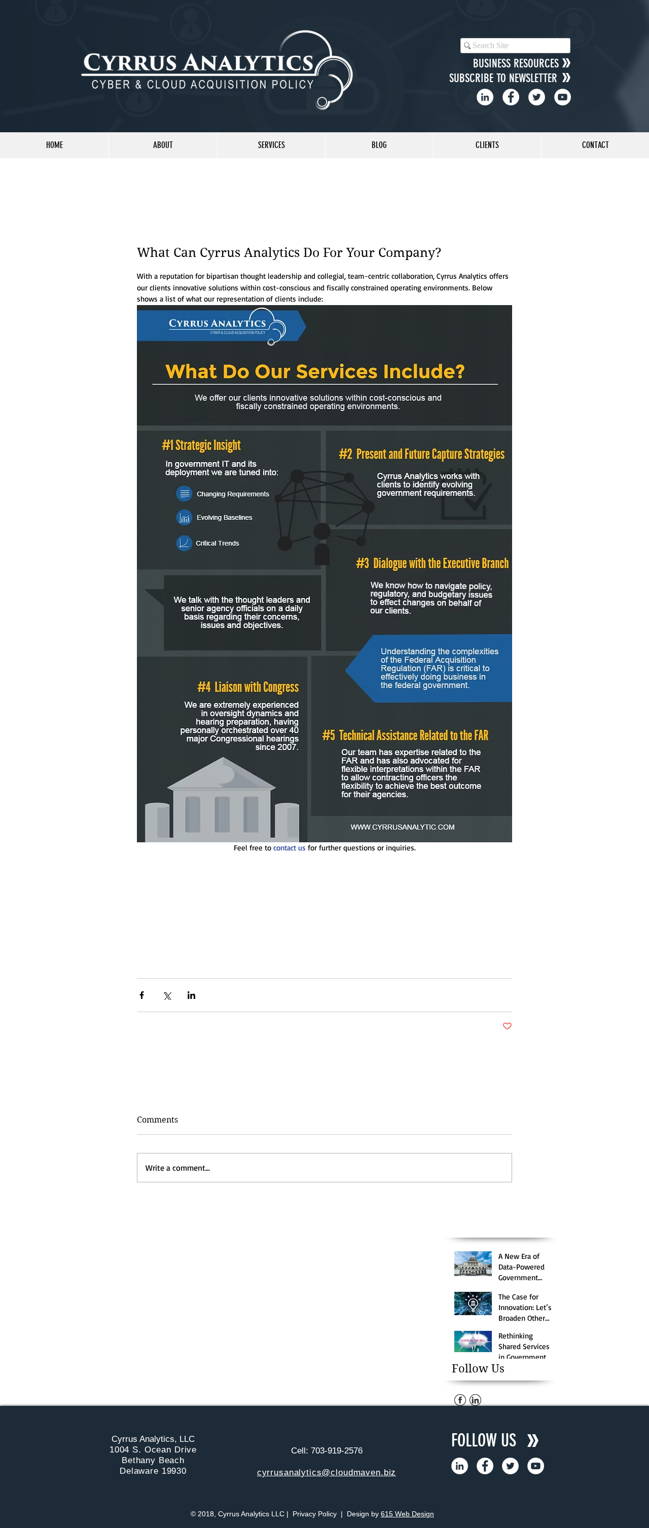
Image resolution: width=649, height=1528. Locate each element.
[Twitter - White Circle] (536, 97)
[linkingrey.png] (475, 1400)
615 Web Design (407, 1514)
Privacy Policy (315, 1514)
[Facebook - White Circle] (510, 97)
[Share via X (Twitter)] (166, 995)
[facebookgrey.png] (460, 1400)
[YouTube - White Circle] (562, 97)
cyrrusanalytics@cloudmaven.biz (326, 1472)
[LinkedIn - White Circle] (485, 97)
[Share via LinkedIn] (191, 995)
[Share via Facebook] (142, 995)
